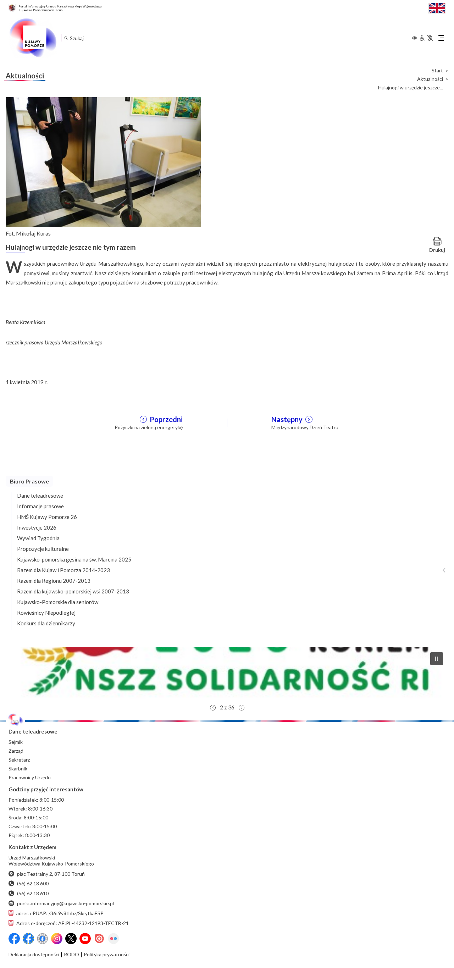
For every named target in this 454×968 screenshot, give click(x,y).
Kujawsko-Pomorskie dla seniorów (57, 602)
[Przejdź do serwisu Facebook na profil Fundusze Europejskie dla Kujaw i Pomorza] (28, 938)
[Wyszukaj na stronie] (65, 38)
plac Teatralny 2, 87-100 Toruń (51, 874)
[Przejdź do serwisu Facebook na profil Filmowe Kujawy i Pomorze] (42, 938)
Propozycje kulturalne (43, 549)
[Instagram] (56, 938)
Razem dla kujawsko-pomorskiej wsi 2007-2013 (73, 591)
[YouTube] (85, 938)
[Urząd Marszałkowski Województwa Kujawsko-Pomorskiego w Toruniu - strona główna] (33, 38)
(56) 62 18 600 (33, 883)
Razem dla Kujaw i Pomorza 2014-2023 (63, 570)
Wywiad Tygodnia (38, 538)
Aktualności (430, 79)
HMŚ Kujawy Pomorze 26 (47, 517)
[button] (227, 673)
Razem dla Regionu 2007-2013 (53, 580)
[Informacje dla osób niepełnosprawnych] (426, 38)
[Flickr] (113, 938)
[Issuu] (99, 938)
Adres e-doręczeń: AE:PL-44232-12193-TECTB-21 (72, 923)
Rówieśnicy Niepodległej (46, 612)
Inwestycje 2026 (36, 527)
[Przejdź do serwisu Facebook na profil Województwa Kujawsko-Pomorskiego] (14, 938)
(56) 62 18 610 (33, 893)
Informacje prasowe (40, 506)
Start (437, 70)
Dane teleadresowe (40, 495)
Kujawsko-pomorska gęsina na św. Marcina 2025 (74, 559)
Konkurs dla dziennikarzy (46, 623)
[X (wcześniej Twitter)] (71, 938)
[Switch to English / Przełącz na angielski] (436, 7)
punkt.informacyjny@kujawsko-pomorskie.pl (65, 903)
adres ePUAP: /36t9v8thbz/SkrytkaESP (60, 913)
